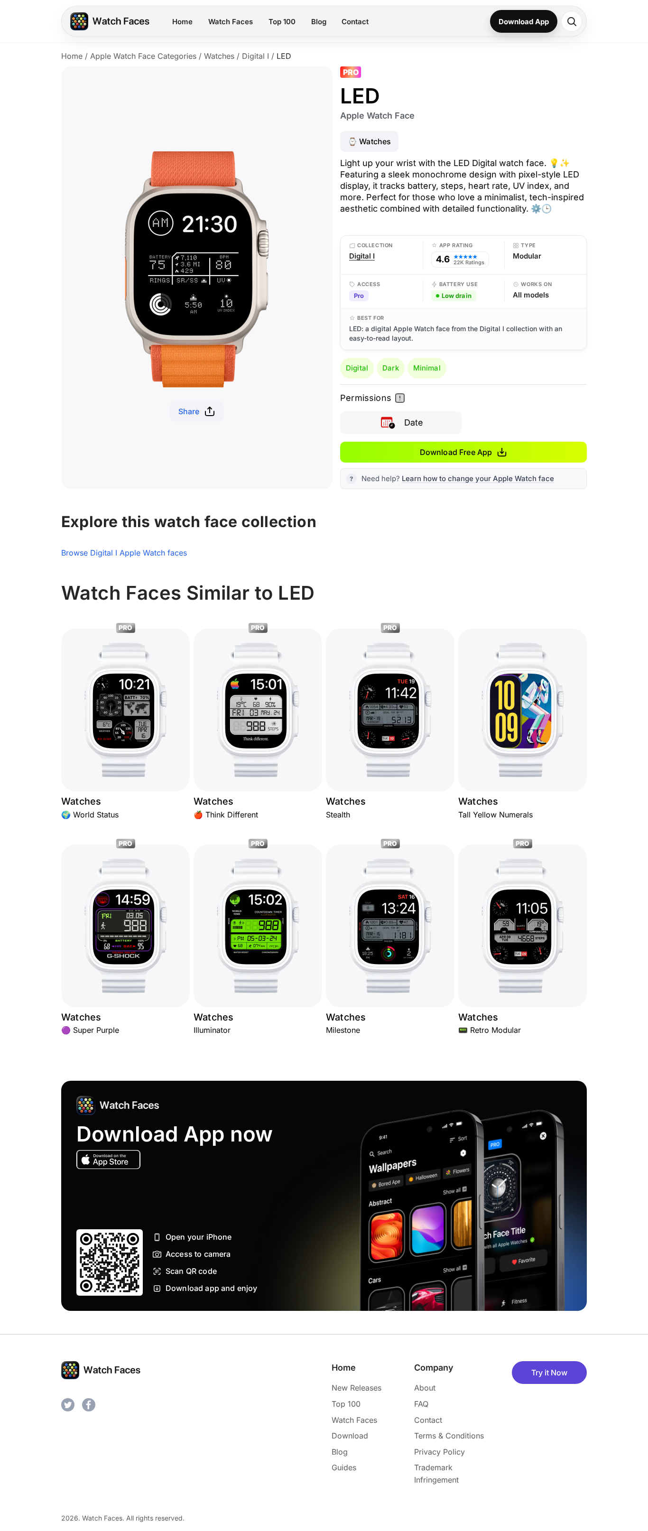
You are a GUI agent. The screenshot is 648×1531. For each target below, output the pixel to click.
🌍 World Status (90, 814)
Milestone (343, 1030)
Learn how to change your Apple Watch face (478, 478)
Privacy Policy (439, 1452)
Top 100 (282, 21)
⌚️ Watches (369, 141)
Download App (524, 21)
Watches (219, 56)
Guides (344, 1467)
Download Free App (456, 452)
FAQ (421, 1404)
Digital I (255, 56)
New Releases (356, 1387)
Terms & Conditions (449, 1435)
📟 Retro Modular (489, 1030)
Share (189, 411)
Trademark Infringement (436, 1474)
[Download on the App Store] (108, 1159)
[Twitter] (67, 1404)
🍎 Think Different (226, 814)
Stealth (338, 814)
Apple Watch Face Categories (143, 56)
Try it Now (549, 1372)
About (424, 1387)
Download (350, 1435)
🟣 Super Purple (90, 1030)
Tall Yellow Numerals (495, 814)
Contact (355, 21)
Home (182, 21)
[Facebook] (88, 1404)
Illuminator (212, 1030)
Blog (318, 21)
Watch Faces (230, 21)
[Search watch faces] (571, 21)
